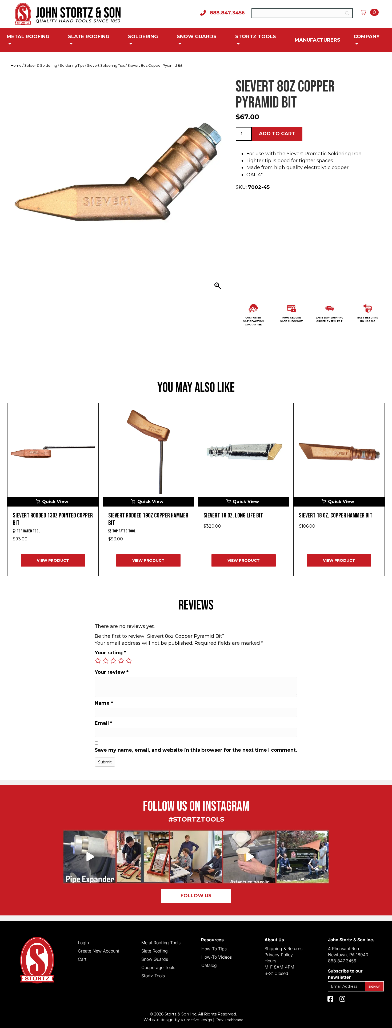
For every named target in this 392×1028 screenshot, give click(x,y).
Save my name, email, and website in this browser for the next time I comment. (196, 750)
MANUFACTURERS (317, 40)
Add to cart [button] (277, 134)
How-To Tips (214, 948)
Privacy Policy (279, 954)
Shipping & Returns (283, 948)
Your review (112, 672)
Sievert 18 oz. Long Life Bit (233, 515)
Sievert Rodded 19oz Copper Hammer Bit (148, 519)
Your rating (110, 653)
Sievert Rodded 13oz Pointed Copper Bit (53, 519)
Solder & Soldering (40, 65)
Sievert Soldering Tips (106, 65)
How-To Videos (216, 956)
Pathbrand (234, 1020)
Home (16, 65)
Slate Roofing (88, 36)
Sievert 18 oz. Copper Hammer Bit (335, 515)
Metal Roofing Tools (161, 942)
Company (366, 36)
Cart (82, 959)
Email (103, 723)
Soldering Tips (72, 65)
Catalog (209, 965)
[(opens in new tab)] (196, 856)
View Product (53, 560)
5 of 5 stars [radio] (129, 661)
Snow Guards (197, 36)
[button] (52, 502)
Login (83, 942)
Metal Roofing (28, 36)
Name (104, 703)
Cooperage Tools (158, 967)
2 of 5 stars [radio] (105, 661)
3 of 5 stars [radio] (113, 661)
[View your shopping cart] (365, 12)
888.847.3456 (342, 960)
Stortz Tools (255, 36)
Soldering (143, 36)
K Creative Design (196, 1020)
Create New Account (98, 950)
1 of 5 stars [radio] (98, 661)
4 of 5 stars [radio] (121, 661)
